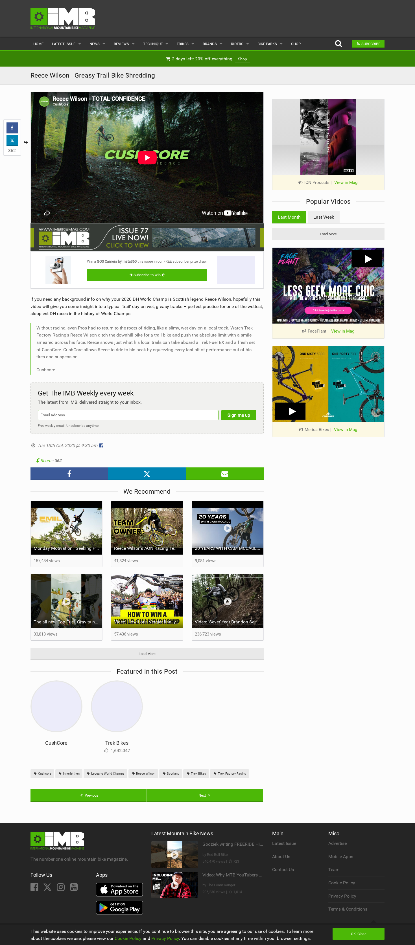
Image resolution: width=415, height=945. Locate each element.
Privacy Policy (342, 896)
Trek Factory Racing (231, 773)
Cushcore (44, 773)
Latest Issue (63, 44)
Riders (237, 44)
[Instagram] (61, 888)
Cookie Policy (341, 882)
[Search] (338, 44)
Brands (210, 44)
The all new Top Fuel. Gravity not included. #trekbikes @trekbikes (68, 622)
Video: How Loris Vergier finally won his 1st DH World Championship (148, 622)
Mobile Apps (340, 856)
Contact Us (283, 869)
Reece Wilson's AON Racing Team (147, 548)
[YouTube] (74, 888)
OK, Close (358, 934)
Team (334, 869)
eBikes (183, 44)
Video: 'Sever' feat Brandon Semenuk (229, 622)
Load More (147, 654)
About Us (281, 856)
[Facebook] (34, 888)
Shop (296, 44)
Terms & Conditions (347, 909)
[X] (48, 888)
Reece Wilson (145, 773)
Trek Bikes (116, 743)
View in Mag (345, 182)
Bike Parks (267, 44)
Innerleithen (71, 773)
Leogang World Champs (107, 773)
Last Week (323, 217)
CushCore (56, 743)
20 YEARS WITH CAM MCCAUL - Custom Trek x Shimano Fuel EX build (229, 548)
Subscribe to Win (147, 275)
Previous (91, 795)
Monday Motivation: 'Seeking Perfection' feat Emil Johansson (68, 548)
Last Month (289, 217)
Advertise (337, 843)
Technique (153, 44)
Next (202, 795)
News (94, 44)
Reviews (121, 44)
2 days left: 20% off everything (209, 58)
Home (38, 44)
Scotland (172, 773)
